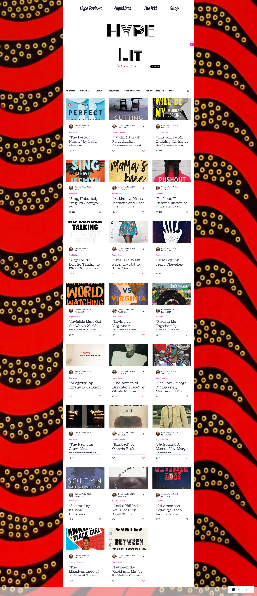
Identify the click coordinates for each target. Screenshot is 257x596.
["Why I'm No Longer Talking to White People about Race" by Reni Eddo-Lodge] (85, 232)
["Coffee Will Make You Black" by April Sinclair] (128, 478)
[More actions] (101, 126)
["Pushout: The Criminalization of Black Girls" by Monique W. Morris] (171, 171)
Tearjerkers (113, 91)
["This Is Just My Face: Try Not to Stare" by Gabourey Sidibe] (128, 232)
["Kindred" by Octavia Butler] (128, 416)
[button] (192, 43)
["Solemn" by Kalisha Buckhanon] (85, 478)
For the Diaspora (155, 91)
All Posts (70, 91)
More (172, 91)
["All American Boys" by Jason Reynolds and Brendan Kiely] (171, 478)
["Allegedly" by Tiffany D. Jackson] (85, 355)
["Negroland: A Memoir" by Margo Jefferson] (171, 416)
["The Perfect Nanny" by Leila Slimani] (85, 109)
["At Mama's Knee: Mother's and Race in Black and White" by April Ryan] (128, 171)
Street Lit (85, 91)
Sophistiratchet (132, 91)
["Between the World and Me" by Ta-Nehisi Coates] (128, 539)
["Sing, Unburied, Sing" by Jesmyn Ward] (85, 171)
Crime (99, 91)
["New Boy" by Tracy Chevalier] (171, 232)
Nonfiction (116, 194)
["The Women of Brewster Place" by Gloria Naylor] (128, 355)
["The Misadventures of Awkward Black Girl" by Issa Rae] (85, 539)
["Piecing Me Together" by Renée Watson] (171, 294)
